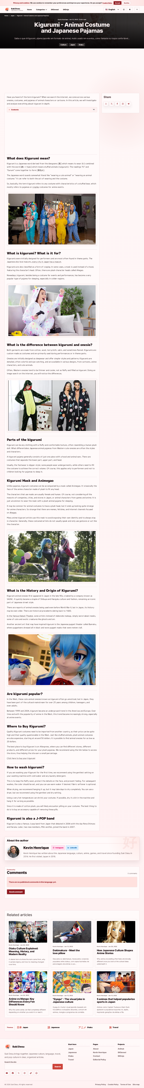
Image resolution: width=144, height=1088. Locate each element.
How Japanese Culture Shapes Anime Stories (115, 952)
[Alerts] (130, 9)
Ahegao (13, 512)
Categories (40, 9)
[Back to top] (137, 9)
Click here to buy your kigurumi (21, 758)
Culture (63, 45)
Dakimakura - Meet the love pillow (66, 952)
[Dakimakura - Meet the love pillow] (72, 932)
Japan (12, 15)
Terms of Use (125, 1084)
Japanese (72, 1052)
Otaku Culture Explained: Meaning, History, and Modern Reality (23, 951)
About (95, 1049)
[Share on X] (111, 103)
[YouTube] (6, 1073)
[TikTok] (30, 1073)
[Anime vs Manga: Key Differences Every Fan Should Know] (28, 982)
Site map (136, 1084)
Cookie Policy (107, 3)
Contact (96, 1056)
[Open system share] (106, 103)
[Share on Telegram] (128, 103)
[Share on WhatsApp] (122, 103)
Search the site (10, 1062)
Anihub (121, 1049)
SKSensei (55, 9)
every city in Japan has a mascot (46, 261)
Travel (71, 1059)
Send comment (15, 892)
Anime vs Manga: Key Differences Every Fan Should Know (22, 1001)
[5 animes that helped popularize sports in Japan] (116, 982)
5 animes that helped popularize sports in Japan (116, 1000)
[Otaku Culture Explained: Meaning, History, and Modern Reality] (28, 932)
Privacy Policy (100, 1084)
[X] (18, 1073)
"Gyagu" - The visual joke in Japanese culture (69, 1000)
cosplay (35, 187)
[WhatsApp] (36, 1073)
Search (58, 1066)
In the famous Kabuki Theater (20, 616)
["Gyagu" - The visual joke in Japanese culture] (72, 982)
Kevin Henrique (63, 19)
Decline (126, 3)
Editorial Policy (99, 1059)
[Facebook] (12, 1073)
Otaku (81, 45)
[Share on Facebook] (117, 103)
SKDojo (66, 9)
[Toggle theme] (124, 9)
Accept (117, 3)
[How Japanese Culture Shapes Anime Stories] (116, 932)
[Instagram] (24, 1073)
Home (29, 9)
